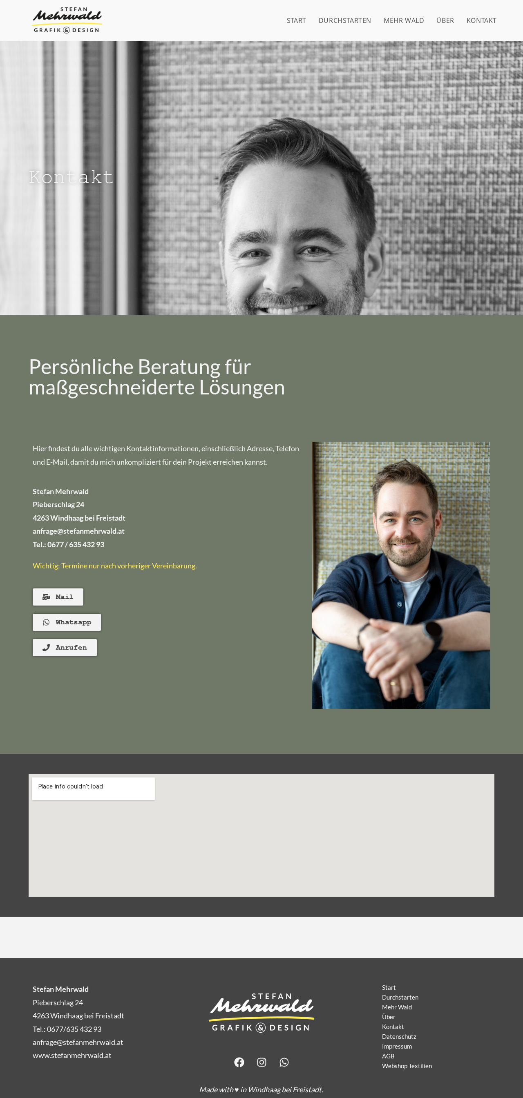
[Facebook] (239, 1062)
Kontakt (393, 1026)
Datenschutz (399, 1036)
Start (389, 987)
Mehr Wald (397, 1007)
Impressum (397, 1046)
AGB (388, 1056)
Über (389, 1016)
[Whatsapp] (284, 1062)
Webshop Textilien (407, 1065)
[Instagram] (261, 1062)
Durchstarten (400, 997)
